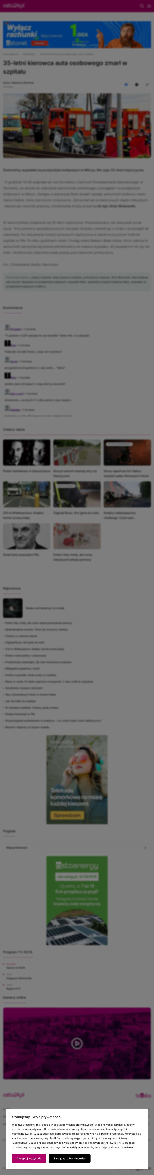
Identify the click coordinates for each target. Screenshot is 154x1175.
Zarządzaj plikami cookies (70, 1158)
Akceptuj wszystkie (29, 1158)
